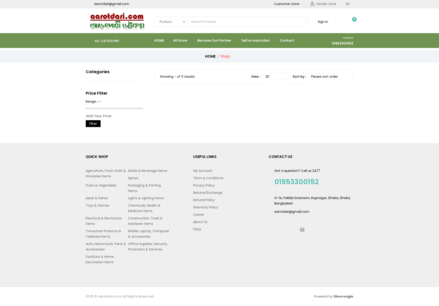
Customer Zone (286, 4)
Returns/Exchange (207, 192)
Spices (133, 178)
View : (255, 76)
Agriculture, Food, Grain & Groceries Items (106, 173)
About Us (200, 222)
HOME (159, 40)
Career (198, 214)
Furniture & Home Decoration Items (100, 259)
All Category (106, 41)
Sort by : (299, 76)
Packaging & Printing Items (144, 188)
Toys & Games (97, 205)
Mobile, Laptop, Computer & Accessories (148, 234)
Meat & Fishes (97, 198)
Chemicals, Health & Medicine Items (144, 208)
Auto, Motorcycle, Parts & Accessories (106, 247)
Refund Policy (204, 200)
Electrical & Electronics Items (104, 221)
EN (348, 4)
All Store (180, 40)
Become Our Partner (214, 40)
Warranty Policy (205, 207)
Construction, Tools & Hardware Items (145, 221)
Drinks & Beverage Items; (148, 170)
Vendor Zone (325, 4)
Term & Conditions (208, 178)
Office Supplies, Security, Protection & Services (148, 247)
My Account (202, 170)
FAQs (197, 229)
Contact (287, 40)
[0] (351, 21)
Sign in (322, 21)
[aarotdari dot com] (116, 22)
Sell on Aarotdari (255, 40)
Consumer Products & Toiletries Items (103, 234)
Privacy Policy (204, 185)
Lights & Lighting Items (146, 198)
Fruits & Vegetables (101, 185)
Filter (93, 123)
